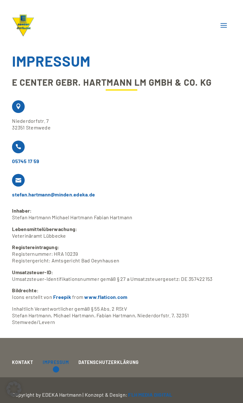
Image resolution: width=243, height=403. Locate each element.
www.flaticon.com (105, 297)
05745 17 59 (25, 161)
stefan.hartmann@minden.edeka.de (53, 194)
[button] (14, 389)
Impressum (56, 362)
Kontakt (22, 362)
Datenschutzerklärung (108, 362)
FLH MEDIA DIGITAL (150, 395)
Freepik (62, 297)
